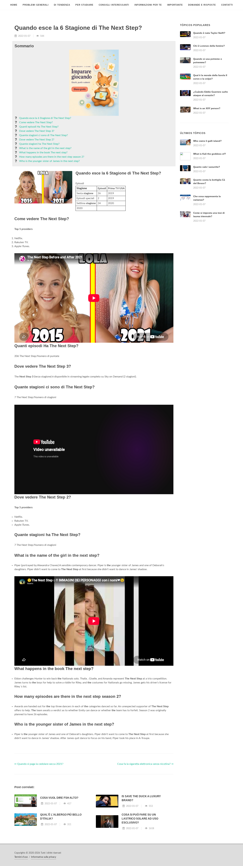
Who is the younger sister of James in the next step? (49, 161)
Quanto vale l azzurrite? (206, 167)
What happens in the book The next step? (43, 152)
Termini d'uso (21, 857)
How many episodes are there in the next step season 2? (51, 156)
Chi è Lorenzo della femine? (209, 45)
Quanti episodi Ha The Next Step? (39, 126)
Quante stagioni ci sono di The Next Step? (43, 135)
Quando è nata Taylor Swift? (209, 33)
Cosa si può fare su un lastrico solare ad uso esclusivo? (140, 818)
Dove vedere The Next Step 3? (36, 131)
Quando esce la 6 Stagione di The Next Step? (45, 118)
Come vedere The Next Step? (36, 122)
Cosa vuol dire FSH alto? (59, 797)
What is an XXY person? (206, 108)
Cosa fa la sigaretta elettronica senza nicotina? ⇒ (145, 764)
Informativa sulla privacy (43, 857)
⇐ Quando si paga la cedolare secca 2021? (38, 764)
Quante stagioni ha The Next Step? (39, 144)
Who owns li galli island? (207, 141)
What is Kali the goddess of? (209, 153)
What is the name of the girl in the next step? (45, 148)
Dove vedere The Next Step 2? (36, 139)
